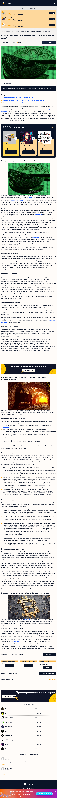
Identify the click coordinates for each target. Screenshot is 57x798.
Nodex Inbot (9, 735)
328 (29, 149)
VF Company (9, 740)
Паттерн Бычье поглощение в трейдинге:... (44, 663)
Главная (3, 31)
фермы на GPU (20, 200)
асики (13, 200)
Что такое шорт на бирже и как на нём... (28, 662)
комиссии (17, 641)
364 (12, 149)
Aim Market (8, 726)
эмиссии (27, 619)
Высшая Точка (9, 18)
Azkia (6, 744)
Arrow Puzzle (9, 722)
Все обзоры (51, 127)
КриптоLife (10, 31)
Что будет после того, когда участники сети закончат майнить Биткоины (23, 100)
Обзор (52, 13)
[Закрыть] (55, 791)
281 (47, 149)
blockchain (38, 214)
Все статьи (49, 654)
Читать (9, 666)
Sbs (6, 713)
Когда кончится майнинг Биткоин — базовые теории (19, 88)
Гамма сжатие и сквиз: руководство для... (8, 662)
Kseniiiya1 (8, 709)
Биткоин (17, 31)
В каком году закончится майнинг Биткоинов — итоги (18, 102)
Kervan (7, 24)
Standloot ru (9, 717)
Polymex (7, 749)
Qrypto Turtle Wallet (11, 731)
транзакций (6, 427)
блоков (31, 197)
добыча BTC (36, 237)
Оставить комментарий (47, 673)
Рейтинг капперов (28, 788)
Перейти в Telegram (44, 793)
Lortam (7, 12)
